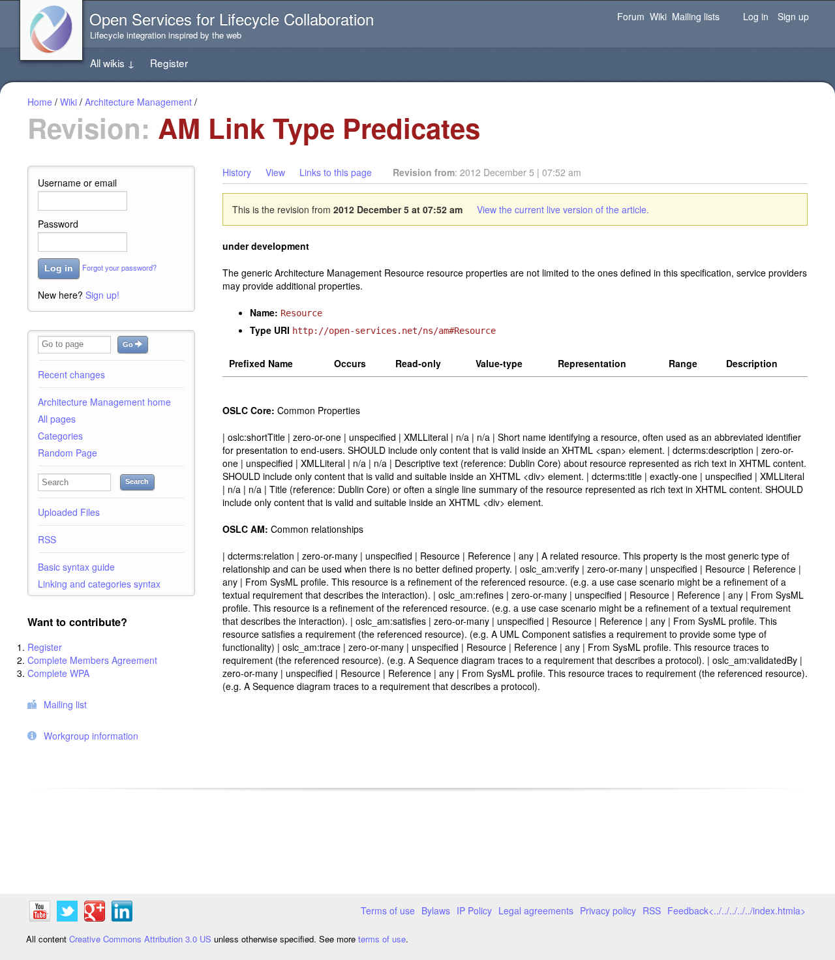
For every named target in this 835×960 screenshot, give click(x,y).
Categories (60, 435)
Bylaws (435, 910)
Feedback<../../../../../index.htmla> (736, 910)
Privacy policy (608, 910)
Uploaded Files (69, 511)
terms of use (382, 939)
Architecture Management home (104, 401)
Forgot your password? (119, 268)
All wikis (112, 62)
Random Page (67, 452)
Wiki (658, 16)
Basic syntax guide (76, 566)
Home (39, 101)
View (275, 172)
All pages (57, 418)
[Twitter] (67, 912)
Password (58, 223)
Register (169, 62)
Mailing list (65, 704)
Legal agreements (535, 910)
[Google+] (94, 912)
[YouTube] (39, 912)
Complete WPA (58, 673)
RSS (47, 539)
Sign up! (102, 294)
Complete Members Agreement (92, 660)
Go (129, 344)
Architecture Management (138, 101)
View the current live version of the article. (563, 209)
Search (137, 481)
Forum (631, 16)
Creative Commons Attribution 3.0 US (140, 939)
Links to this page (335, 172)
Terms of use (388, 910)
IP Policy (474, 910)
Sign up (793, 16)
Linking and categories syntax (99, 583)
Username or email (77, 182)
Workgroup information (91, 735)
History (236, 172)
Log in (755, 16)
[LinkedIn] (122, 912)
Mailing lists (696, 16)
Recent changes (71, 374)
